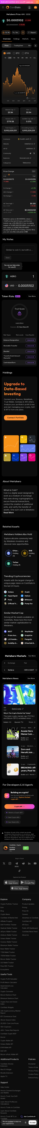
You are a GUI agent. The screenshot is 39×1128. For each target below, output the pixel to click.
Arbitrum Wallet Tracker (9, 935)
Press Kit (25, 911)
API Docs (25, 925)
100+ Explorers (6, 1027)
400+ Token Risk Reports (10, 1030)
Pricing (24, 907)
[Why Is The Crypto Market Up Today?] (19, 694)
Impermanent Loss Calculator (7, 987)
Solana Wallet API (7, 1044)
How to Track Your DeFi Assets (9, 1097)
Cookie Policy (33, 1074)
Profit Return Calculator (9, 982)
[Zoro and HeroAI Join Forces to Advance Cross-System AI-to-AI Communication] (13, 752)
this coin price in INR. (20, 232)
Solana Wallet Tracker (8, 938)
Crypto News (5, 914)
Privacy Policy (33, 1071)
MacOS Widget (6, 1069)
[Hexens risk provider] (19, 327)
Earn (2, 907)
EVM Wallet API (6, 1047)
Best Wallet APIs (13, 822)
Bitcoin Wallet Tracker (8, 959)
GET (25, 848)
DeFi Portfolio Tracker (8, 925)
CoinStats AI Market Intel (9, 918)
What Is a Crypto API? (15, 812)
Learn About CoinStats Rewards (8, 1112)
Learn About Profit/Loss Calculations (9, 1103)
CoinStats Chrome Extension (7, 1065)
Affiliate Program (6, 921)
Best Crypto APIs (13, 817)
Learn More (19, 323)
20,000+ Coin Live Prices (10, 1023)
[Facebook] (19, 871)
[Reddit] (23, 864)
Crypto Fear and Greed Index (9, 1003)
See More (32, 296)
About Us (25, 935)
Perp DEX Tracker (7, 966)
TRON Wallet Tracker (8, 956)
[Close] (36, 2)
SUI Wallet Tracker (7, 962)
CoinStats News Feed (29, 931)
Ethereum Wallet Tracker (9, 945)
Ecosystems (5, 969)
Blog (2, 911)
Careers (25, 914)
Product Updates (28, 904)
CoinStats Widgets (7, 1007)
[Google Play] (27, 882)
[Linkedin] (29, 864)
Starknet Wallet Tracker (9, 928)
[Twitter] (34, 153)
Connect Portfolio (15, 418)
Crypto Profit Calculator (9, 979)
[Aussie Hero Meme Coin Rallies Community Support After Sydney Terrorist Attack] (13, 734)
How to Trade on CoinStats (10, 1107)
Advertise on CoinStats (30, 918)
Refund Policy (33, 1078)
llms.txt (3, 1037)
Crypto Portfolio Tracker (9, 904)
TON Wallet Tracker (8, 952)
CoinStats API (27, 921)
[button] (30, 139)
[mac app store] (19, 888)
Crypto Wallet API (7, 1040)
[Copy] (30, 139)
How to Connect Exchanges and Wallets (10, 1092)
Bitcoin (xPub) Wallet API (9, 1054)
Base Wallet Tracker (8, 949)
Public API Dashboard (30, 928)
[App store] (11, 882)
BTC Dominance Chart (8, 1016)
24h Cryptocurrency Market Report (10, 1012)
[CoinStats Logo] (13, 7)
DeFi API (3, 1051)
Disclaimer (32, 1064)
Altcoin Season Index (8, 1020)
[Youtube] (35, 864)
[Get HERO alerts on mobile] (23, 32)
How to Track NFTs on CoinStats (9, 1117)
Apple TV (4, 1076)
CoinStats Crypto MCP (8, 1034)
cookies (10, 1121)
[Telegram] (30, 153)
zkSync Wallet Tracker (9, 931)
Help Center (5, 1087)
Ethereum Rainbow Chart (9, 998)
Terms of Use (33, 1067)
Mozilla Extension (7, 1073)
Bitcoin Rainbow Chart (8, 995)
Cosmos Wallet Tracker (9, 942)
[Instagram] (10, 864)
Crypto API (18, 806)
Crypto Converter (7, 991)
